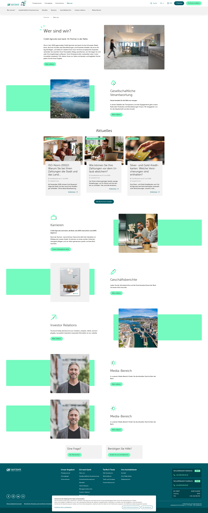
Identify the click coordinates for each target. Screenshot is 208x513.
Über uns (69, 3)
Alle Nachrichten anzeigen (104, 201)
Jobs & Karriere (83, 486)
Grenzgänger (48, 3)
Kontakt (123, 473)
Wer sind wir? (11, 10)
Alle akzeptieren (147, 507)
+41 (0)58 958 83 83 (182, 485)
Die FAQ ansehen (74, 454)
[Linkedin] (18, 496)
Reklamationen (125, 479)
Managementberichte (85, 489)
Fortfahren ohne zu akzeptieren (63, 507)
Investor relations (80, 10)
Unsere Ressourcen (109, 482)
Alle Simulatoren (108, 473)
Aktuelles (44, 10)
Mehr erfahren (50, 64)
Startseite (46, 17)
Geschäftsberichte (65, 10)
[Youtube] (23, 496)
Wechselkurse (107, 476)
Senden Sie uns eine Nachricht (119, 454)
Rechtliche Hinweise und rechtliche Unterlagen (38, 504)
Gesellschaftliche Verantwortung (28, 10)
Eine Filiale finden (126, 476)
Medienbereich (83, 495)
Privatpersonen (37, 3)
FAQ (170, 3)
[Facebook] (8, 496)
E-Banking (179, 3)
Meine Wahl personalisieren (131, 507)
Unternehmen (59, 3)
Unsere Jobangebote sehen (60, 249)
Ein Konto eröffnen (194, 3)
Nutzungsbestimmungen (14, 504)
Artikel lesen (71, 192)
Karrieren (54, 10)
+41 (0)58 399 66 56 (182, 475)
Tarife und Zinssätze (109, 479)
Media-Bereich (96, 10)
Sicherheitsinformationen (87, 479)
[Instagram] (13, 496)
